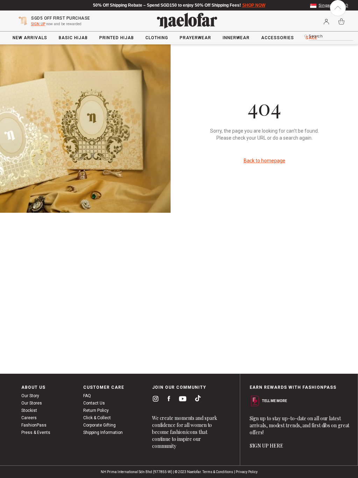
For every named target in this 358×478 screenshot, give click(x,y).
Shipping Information (103, 432)
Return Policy (96, 410)
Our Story (30, 395)
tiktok (196, 400)
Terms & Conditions (217, 472)
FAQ (87, 395)
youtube (181, 400)
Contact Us (94, 403)
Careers (29, 417)
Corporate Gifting (99, 425)
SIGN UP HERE (266, 445)
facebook (167, 400)
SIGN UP (38, 24)
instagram (154, 400)
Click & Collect (97, 417)
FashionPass (33, 425)
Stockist (29, 410)
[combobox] (331, 36)
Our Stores (31, 403)
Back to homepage (264, 160)
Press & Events (35, 432)
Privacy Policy (247, 472)
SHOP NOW (253, 5)
